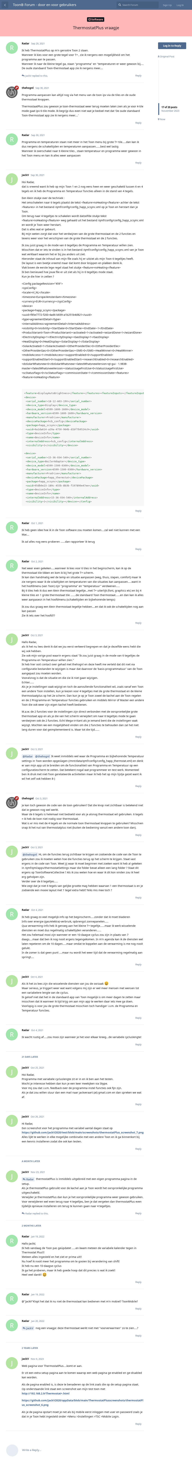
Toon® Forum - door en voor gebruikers (44, 4)
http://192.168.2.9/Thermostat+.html (45, 1393)
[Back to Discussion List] (5, 4)
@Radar (28, 756)
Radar (30, 1179)
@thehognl (42, 756)
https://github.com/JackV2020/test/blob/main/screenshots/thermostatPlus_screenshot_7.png (83, 1132)
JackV (29, 1328)
